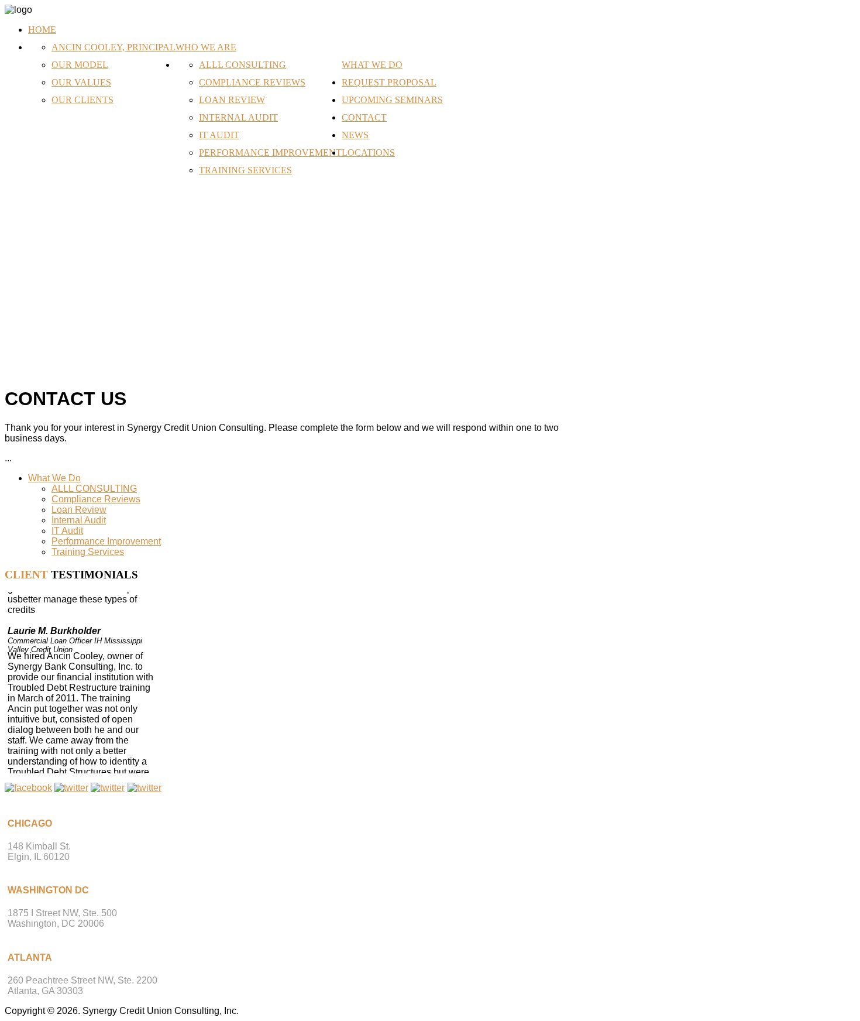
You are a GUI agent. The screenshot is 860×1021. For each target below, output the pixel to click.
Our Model (79, 65)
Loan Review (232, 100)
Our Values (81, 82)
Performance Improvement (270, 152)
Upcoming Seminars (392, 100)
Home (42, 30)
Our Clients (82, 100)
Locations (368, 152)
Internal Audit (238, 117)
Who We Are (206, 47)
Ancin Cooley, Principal (113, 47)
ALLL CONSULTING (242, 65)
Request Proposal (389, 82)
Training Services (245, 170)
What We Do (372, 65)
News (355, 135)
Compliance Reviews (252, 82)
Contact (364, 117)
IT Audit (219, 135)
